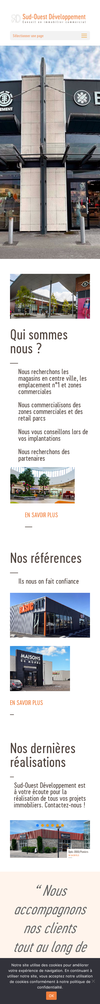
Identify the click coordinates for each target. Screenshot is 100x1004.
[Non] (93, 981)
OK (51, 995)
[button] (51, 839)
